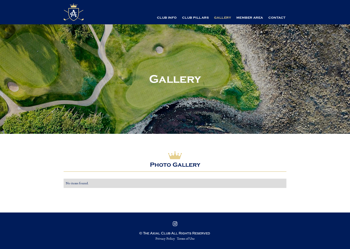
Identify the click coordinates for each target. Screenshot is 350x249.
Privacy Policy (165, 238)
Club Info (167, 17)
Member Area (249, 17)
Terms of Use (186, 238)
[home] (74, 12)
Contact (277, 17)
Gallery (222, 17)
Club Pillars (195, 17)
